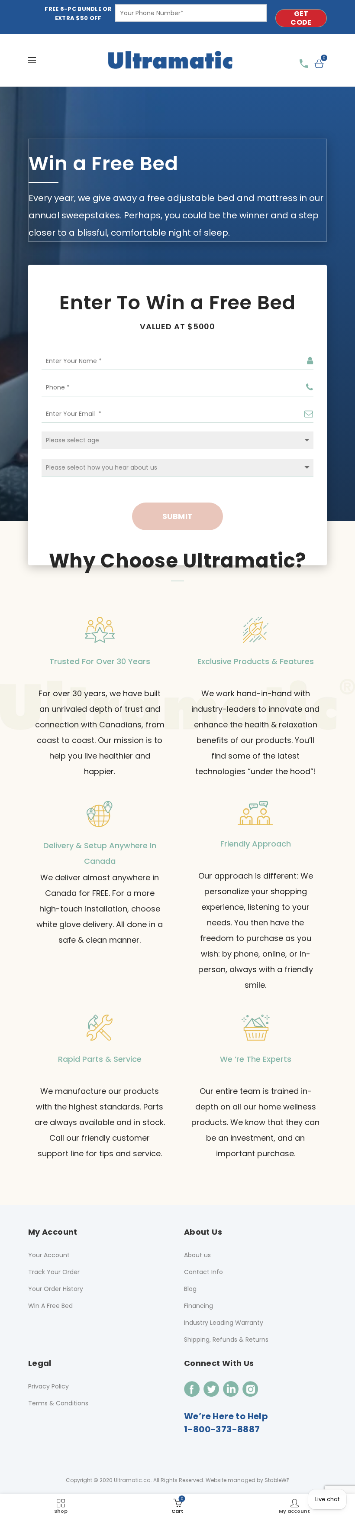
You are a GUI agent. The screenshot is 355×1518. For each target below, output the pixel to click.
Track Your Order (54, 1272)
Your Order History (55, 1288)
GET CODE (300, 18)
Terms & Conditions (58, 1403)
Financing (198, 1305)
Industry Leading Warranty (223, 1322)
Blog (190, 1288)
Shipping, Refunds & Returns (226, 1339)
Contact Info (203, 1272)
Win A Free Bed (50, 1305)
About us (197, 1255)
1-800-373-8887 (222, 1429)
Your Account (49, 1255)
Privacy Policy (48, 1386)
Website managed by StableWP (247, 1480)
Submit (177, 516)
